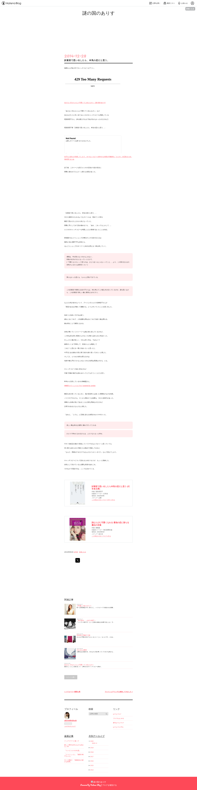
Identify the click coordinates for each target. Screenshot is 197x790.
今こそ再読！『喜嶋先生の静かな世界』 (74, 761)
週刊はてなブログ (118, 723)
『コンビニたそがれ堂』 (72, 750)
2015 (91, 765)
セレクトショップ (76, 238)
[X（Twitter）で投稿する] (77, 560)
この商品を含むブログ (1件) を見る (103, 500)
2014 (91, 770)
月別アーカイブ (97, 736)
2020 (91, 741)
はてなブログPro (118, 727)
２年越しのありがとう (84, 606)
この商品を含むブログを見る (101, 536)
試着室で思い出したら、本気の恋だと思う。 (86, 60)
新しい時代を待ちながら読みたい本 (74, 745)
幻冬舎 (105, 493)
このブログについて (70, 726)
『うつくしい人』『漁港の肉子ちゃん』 (74, 755)
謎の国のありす (98, 13)
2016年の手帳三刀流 (83, 635)
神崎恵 (84, 381)
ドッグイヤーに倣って (71, 741)
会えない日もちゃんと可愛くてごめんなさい (79, 665)
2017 (91, 756)
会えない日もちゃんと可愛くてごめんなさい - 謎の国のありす (85, 102)
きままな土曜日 (82, 650)
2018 (91, 752)
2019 (91, 748)
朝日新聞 (106, 530)
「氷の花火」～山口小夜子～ (86, 620)
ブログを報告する (109, 785)
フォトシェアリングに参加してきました (119, 692)
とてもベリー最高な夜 (72, 692)
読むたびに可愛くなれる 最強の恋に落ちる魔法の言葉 (110, 523)
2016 (91, 761)
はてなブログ (117, 714)
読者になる (190, 9)
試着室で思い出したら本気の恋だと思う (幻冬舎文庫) (111, 487)
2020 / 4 (94, 743)
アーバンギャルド (89, 303)
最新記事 (68, 736)
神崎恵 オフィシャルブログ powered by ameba (79, 386)
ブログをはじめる (118, 718)
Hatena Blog (95, 785)
